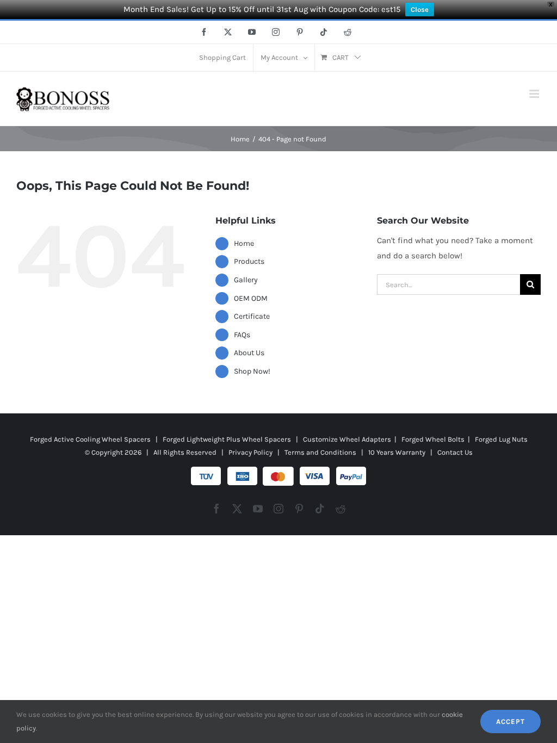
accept (510, 721)
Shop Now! (252, 371)
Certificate (252, 316)
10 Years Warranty (396, 452)
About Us (249, 352)
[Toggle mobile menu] (535, 94)
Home (244, 243)
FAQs (242, 334)
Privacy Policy (250, 452)
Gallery (246, 279)
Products (249, 261)
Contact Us (455, 452)
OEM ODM (251, 298)
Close (420, 9)
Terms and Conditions (320, 452)
